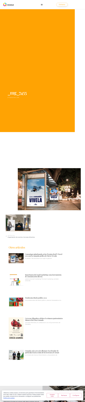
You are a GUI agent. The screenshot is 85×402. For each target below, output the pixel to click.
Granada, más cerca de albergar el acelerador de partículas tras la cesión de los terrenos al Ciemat (42, 352)
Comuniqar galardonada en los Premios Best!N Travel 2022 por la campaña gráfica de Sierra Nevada (43, 255)
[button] (41, 4)
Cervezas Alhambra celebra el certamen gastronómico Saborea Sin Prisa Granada (44, 319)
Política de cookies (9, 398)
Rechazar (64, 395)
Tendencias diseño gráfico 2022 (36, 298)
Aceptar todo (52, 395)
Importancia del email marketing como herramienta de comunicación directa (43, 276)
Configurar (76, 395)
